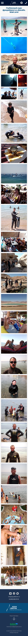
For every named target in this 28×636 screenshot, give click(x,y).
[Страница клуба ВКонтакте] (10, 593)
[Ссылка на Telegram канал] (21, 2)
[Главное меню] (2, 3)
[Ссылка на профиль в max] (17, 593)
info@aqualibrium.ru (14, 596)
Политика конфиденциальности (14, 626)
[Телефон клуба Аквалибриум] (26, 3)
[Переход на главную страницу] (14, 3)
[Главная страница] (14, 607)
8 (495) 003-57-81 (14, 599)
